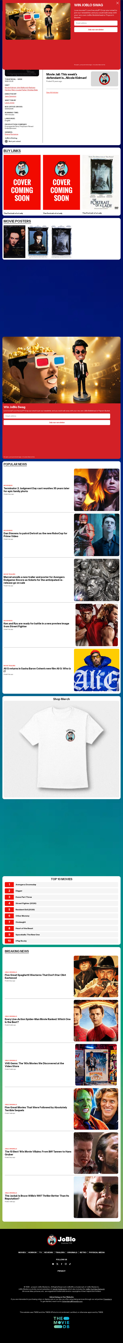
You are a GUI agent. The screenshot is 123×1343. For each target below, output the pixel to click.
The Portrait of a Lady (13, 213)
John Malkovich (23, 87)
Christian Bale (32, 90)
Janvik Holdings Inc (59, 1289)
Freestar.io (108, 1299)
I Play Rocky (21, 941)
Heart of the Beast (24, 928)
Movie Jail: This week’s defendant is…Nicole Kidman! (66, 76)
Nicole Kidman (10, 87)
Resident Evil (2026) (25, 909)
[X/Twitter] (57, 1264)
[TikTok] (70, 1264)
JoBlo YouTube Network (95, 1289)
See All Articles (52, 92)
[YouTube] (53, 1264)
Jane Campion (10, 96)
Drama (7, 134)
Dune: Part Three (24, 897)
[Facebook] (61, 1264)
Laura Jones (9, 103)
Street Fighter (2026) (26, 903)
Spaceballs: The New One (28, 934)
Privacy (62, 1271)
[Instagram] (66, 1264)
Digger (19, 891)
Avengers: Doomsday (26, 884)
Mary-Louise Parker (19, 90)
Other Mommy (22, 916)
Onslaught (21, 922)
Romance (14, 134)
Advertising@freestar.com (72, 1301)
